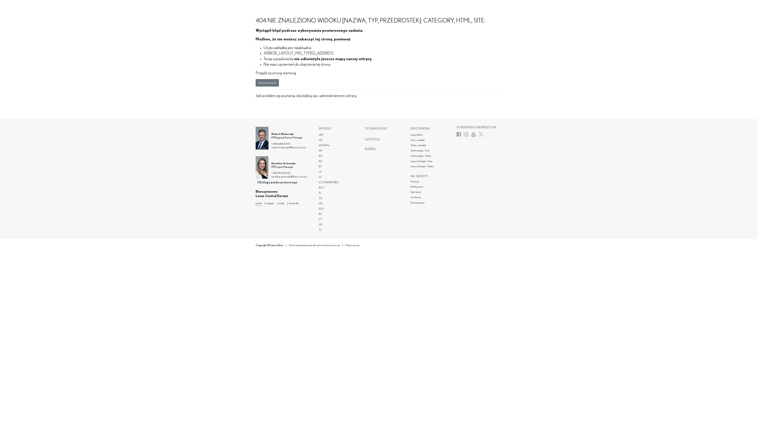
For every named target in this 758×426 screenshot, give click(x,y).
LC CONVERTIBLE (329, 182)
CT (320, 219)
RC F (321, 188)
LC (320, 177)
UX (320, 140)
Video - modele (418, 145)
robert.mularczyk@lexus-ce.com (288, 147)
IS (320, 193)
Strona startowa (267, 82)
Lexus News (417, 135)
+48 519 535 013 (280, 173)
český (281, 203)
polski (259, 203)
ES (320, 166)
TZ (320, 230)
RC (320, 214)
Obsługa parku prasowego (277, 182)
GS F (321, 209)
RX (320, 156)
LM (320, 224)
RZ (320, 161)
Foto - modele (418, 140)
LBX (321, 135)
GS (320, 198)
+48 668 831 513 (280, 144)
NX (320, 150)
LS (320, 172)
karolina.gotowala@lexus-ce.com (289, 177)
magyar (270, 203)
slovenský (294, 203)
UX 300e (324, 145)
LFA (321, 203)
